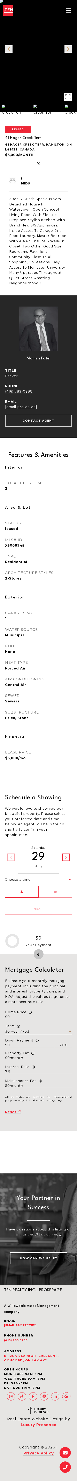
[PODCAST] (44, 1396)
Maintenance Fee (21, 1081)
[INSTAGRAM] (11, 1396)
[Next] (66, 857)
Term (10, 1026)
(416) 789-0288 (19, 391)
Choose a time (18, 880)
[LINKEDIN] (55, 1396)
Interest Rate (17, 1067)
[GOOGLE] (66, 1396)
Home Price (15, 1012)
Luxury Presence (38, 1425)
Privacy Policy (38, 1453)
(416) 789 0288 (16, 1340)
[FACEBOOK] (33, 1396)
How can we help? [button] (38, 1258)
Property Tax (17, 1053)
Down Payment (19, 1040)
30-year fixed (17, 1031)
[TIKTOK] (22, 1396)
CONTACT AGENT (39, 420)
